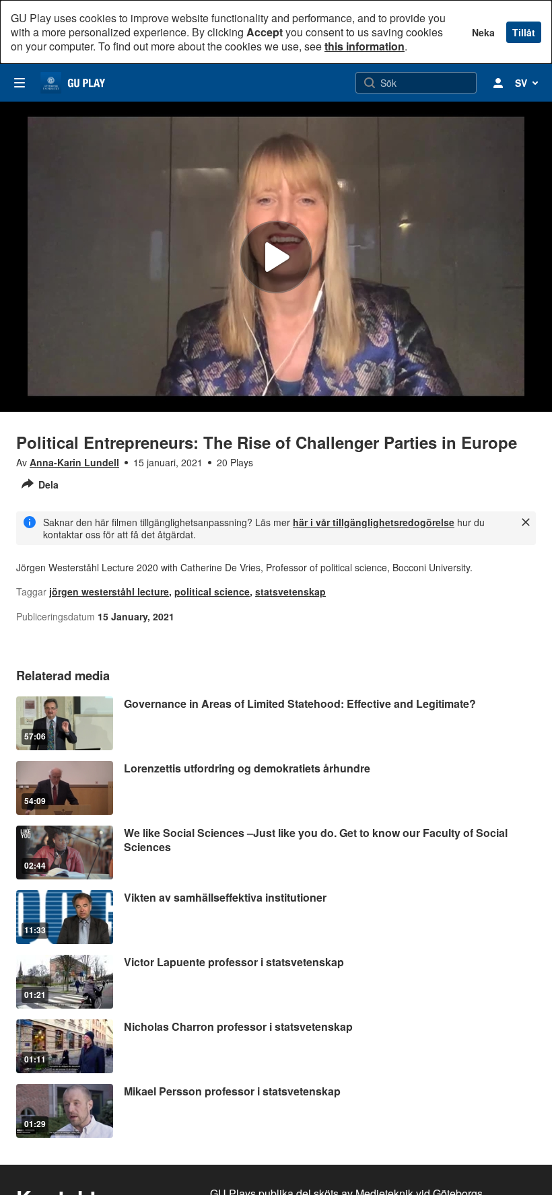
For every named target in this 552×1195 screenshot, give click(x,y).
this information (364, 46)
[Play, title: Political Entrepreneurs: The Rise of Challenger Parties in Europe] (276, 257)
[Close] (526, 522)
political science (212, 591)
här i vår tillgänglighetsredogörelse (373, 522)
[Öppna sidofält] (19, 83)
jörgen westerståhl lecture (109, 591)
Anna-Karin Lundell (74, 462)
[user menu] (498, 83)
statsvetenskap (290, 591)
